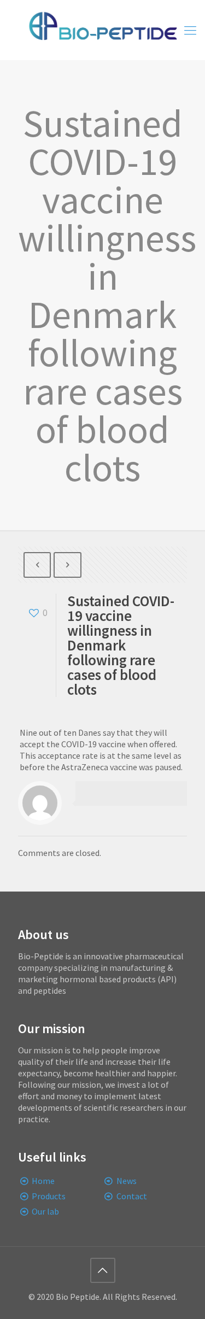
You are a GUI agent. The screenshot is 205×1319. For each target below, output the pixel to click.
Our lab (45, 1211)
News (126, 1180)
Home (43, 1180)
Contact (131, 1196)
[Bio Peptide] (102, 30)
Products (49, 1196)
